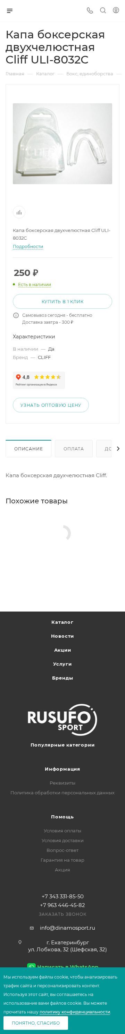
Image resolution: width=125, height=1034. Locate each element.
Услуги (62, 664)
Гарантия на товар (62, 860)
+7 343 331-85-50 (63, 896)
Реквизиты (62, 783)
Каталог (62, 622)
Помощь (62, 816)
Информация (62, 769)
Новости (62, 636)
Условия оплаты (62, 830)
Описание (28, 448)
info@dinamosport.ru (67, 927)
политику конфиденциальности (75, 1011)
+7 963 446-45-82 (62, 905)
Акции (62, 650)
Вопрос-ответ (62, 850)
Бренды (62, 678)
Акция (62, 869)
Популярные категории (63, 745)
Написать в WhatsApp (67, 967)
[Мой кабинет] (116, 11)
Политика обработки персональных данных (62, 792)
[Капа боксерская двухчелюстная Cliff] (62, 144)
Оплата (74, 448)
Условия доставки (63, 840)
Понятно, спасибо (36, 1023)
